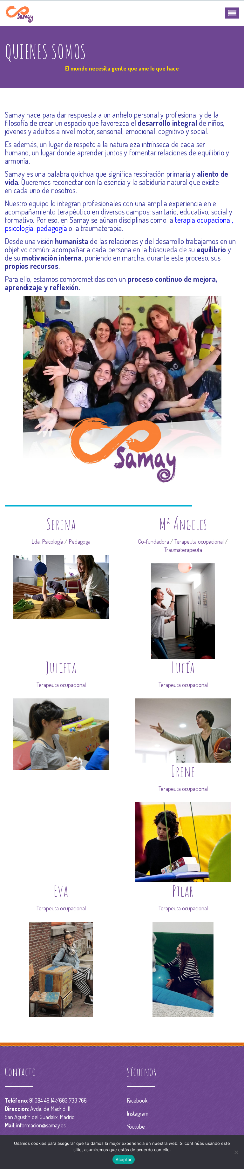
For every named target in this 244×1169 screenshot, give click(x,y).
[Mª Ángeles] (183, 610)
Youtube (136, 1126)
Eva (61, 890)
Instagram (137, 1113)
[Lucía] (183, 729)
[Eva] (61, 968)
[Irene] (183, 841)
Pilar (182, 890)
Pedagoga (80, 541)
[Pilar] (183, 968)
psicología (19, 228)
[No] (236, 1152)
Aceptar (124, 1159)
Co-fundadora (153, 541)
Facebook (137, 1100)
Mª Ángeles (183, 524)
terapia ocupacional (203, 220)
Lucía (182, 667)
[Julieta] (61, 733)
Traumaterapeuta (183, 549)
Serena (61, 524)
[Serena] (61, 586)
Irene (183, 771)
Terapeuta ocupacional (199, 541)
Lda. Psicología (47, 541)
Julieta (61, 667)
